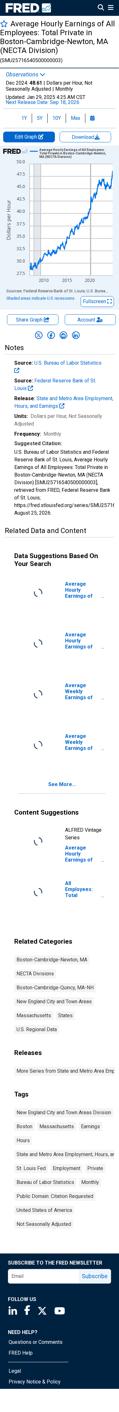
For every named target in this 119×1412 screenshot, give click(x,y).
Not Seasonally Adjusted (44, 1224)
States (65, 1015)
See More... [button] (62, 784)
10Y (56, 118)
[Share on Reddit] (63, 335)
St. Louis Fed (31, 1168)
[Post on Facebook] (51, 335)
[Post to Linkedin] (76, 335)
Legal (15, 1371)
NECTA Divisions (35, 974)
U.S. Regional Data (37, 1029)
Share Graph (30, 320)
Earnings (90, 1126)
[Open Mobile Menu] (110, 8)
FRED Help (21, 1353)
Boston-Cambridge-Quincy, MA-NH (55, 988)
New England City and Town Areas (54, 1002)
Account (86, 320)
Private (95, 1168)
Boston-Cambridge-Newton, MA (52, 960)
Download (83, 137)
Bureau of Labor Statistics (45, 1182)
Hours (23, 1140)
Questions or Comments (36, 1342)
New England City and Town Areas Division (64, 1112)
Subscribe (95, 1276)
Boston (24, 1126)
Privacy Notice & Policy (35, 1382)
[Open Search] (100, 8)
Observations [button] (23, 74)
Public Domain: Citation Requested (55, 1196)
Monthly (90, 1182)
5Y (40, 118)
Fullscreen (95, 301)
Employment (66, 1168)
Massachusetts (34, 1015)
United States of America (44, 1210)
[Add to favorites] (4, 23)
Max (75, 118)
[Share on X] (39, 335)
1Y (24, 118)
